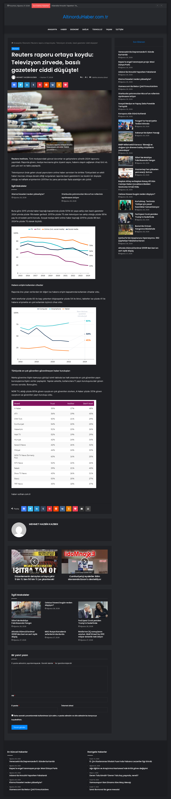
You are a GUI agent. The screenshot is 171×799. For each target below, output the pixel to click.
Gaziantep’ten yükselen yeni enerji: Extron (146, 171)
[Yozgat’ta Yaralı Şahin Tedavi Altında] (125, 125)
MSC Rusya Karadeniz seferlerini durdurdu (55, 633)
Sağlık (85, 29)
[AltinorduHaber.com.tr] (85, 17)
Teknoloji (97, 29)
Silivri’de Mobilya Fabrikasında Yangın (21, 621)
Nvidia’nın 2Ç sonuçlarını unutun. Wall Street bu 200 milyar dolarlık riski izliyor (91, 634)
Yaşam (109, 29)
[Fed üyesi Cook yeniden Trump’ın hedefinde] (93, 609)
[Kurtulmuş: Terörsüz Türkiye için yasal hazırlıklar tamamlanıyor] (125, 205)
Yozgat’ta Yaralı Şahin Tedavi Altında (146, 122)
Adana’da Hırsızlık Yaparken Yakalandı (67, 6)
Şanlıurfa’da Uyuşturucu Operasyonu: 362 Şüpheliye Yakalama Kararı (138, 239)
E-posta (15, 705)
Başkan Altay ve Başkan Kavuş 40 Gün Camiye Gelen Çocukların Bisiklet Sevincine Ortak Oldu (136, 184)
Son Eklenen (139, 42)
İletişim (119, 29)
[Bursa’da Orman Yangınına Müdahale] (125, 230)
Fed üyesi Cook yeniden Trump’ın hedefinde (89, 621)
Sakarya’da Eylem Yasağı (147, 132)
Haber (64, 29)
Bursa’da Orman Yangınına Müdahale (145, 227)
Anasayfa (52, 29)
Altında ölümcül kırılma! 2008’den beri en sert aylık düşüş (24, 634)
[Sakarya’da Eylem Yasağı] (125, 136)
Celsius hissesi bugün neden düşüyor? (58, 604)
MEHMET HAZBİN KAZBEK (26, 77)
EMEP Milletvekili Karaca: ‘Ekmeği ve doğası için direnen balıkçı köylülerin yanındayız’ (136, 147)
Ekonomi (74, 29)
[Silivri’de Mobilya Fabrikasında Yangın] (26, 609)
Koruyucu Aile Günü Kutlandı (132, 113)
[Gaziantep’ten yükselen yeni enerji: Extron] (125, 173)
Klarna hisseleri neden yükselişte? (28, 194)
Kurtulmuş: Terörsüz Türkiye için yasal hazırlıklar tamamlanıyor (147, 204)
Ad (13, 695)
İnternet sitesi (67, 705)
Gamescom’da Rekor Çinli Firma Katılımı (138, 86)
